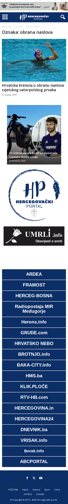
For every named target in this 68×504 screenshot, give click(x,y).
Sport (47, 489)
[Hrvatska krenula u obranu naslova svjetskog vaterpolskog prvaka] (34, 60)
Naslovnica (6, 26)
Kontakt (40, 494)
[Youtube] (41, 478)
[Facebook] (27, 478)
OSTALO (28, 494)
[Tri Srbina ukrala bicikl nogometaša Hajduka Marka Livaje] (34, 136)
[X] (34, 478)
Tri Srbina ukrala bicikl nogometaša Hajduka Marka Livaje (33, 155)
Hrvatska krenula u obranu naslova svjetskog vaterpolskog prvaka (33, 87)
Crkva (57, 489)
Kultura (36, 489)
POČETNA (13, 489)
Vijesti (25, 489)
